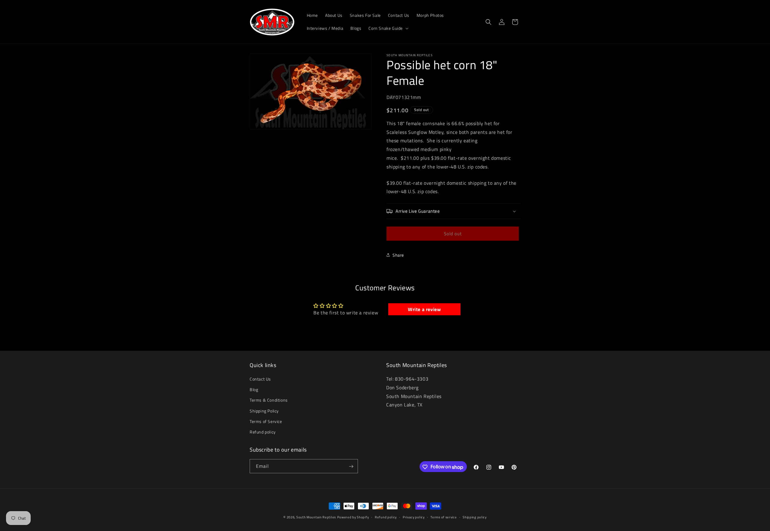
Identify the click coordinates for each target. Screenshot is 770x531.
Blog (254, 389)
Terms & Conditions (269, 400)
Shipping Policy (264, 411)
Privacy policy (414, 517)
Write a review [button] (424, 309)
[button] (388, 28)
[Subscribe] (351, 466)
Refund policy (263, 432)
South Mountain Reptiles (316, 517)
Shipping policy (475, 517)
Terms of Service (266, 421)
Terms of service (443, 517)
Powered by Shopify (353, 517)
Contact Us (260, 379)
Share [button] (398, 255)
